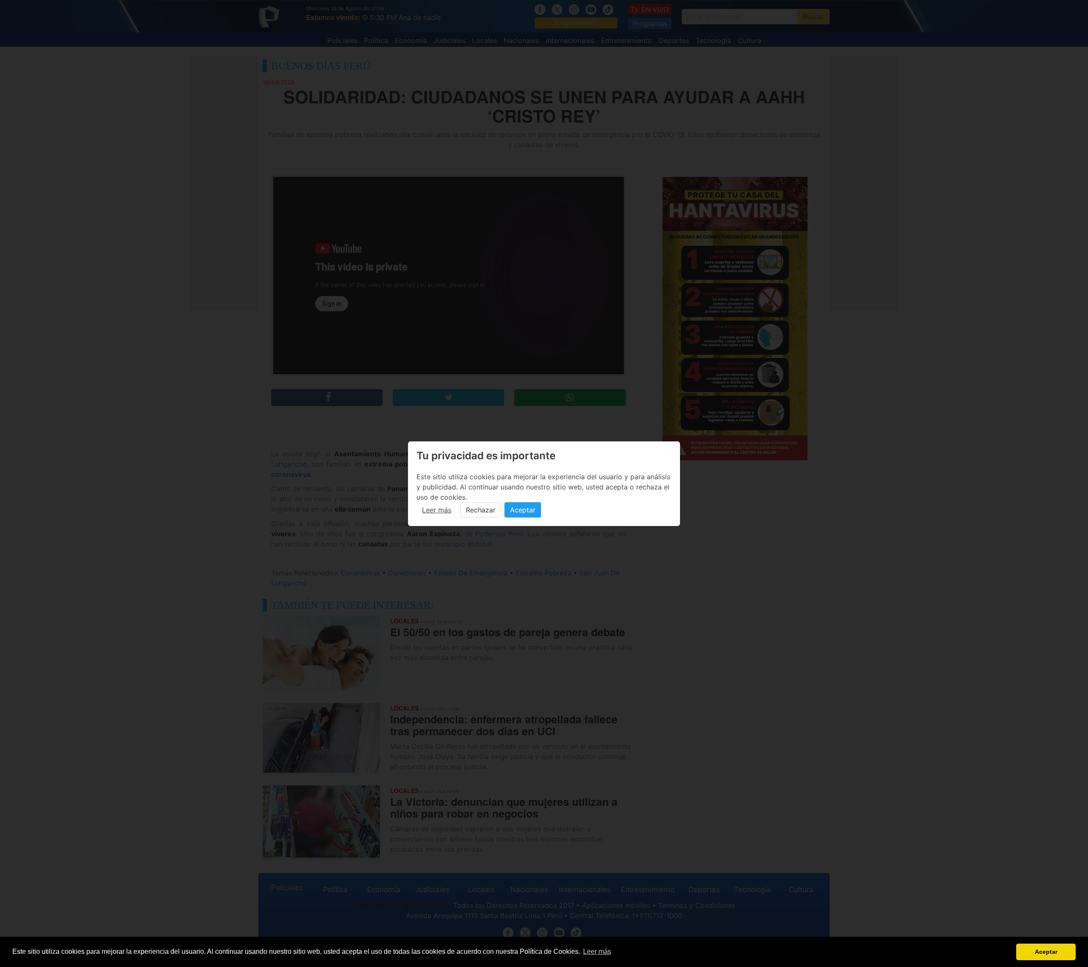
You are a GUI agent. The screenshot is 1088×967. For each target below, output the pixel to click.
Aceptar (523, 510)
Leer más (436, 510)
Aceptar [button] (1046, 951)
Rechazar (481, 510)
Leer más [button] (597, 951)
